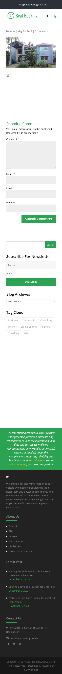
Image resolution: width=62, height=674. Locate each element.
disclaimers (35, 460)
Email (10, 188)
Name (10, 174)
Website (10, 202)
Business (13, 320)
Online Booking (29, 326)
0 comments (41, 31)
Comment (12, 139)
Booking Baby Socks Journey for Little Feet (32, 586)
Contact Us (15, 526)
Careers (13, 536)
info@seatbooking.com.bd (25, 638)
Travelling (13, 333)
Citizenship (29, 320)
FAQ (11, 531)
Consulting (46, 320)
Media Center (16, 541)
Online (12, 326)
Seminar (47, 326)
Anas (12, 31)
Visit (26, 333)
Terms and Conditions (21, 551)
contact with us (16, 464)
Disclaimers (15, 546)
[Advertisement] (31, 389)
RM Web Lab (31, 669)
